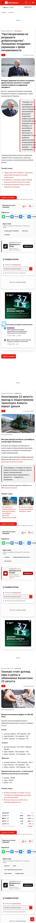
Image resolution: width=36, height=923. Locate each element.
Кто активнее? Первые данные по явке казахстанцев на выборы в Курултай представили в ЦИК (9, 512)
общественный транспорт (22, 557)
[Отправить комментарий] (30, 268)
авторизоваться (16, 264)
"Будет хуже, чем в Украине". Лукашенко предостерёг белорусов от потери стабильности (18, 175)
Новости (11, 12)
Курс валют (8, 873)
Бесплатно (8, 561)
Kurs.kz (3, 725)
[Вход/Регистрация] (29, 2)
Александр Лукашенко (12, 231)
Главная (3, 12)
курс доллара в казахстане (13, 869)
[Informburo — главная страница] (12, 2)
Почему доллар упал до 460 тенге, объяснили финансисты (16, 801)
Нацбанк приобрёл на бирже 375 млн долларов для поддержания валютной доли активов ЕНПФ (17, 795)
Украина (7, 234)
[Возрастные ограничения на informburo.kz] (26, 2)
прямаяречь (18, 31)
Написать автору (29, 55)
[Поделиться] (32, 919)
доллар (7, 866)
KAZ (33, 2)
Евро (14, 866)
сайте (6, 91)
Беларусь (25, 231)
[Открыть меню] (3, 2)
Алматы (7, 557)
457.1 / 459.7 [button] (8, 7)
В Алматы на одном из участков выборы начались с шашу (26, 509)
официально (18, 393)
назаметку (18, 668)
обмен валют (20, 873)
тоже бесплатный (10, 488)
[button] (29, 7)
